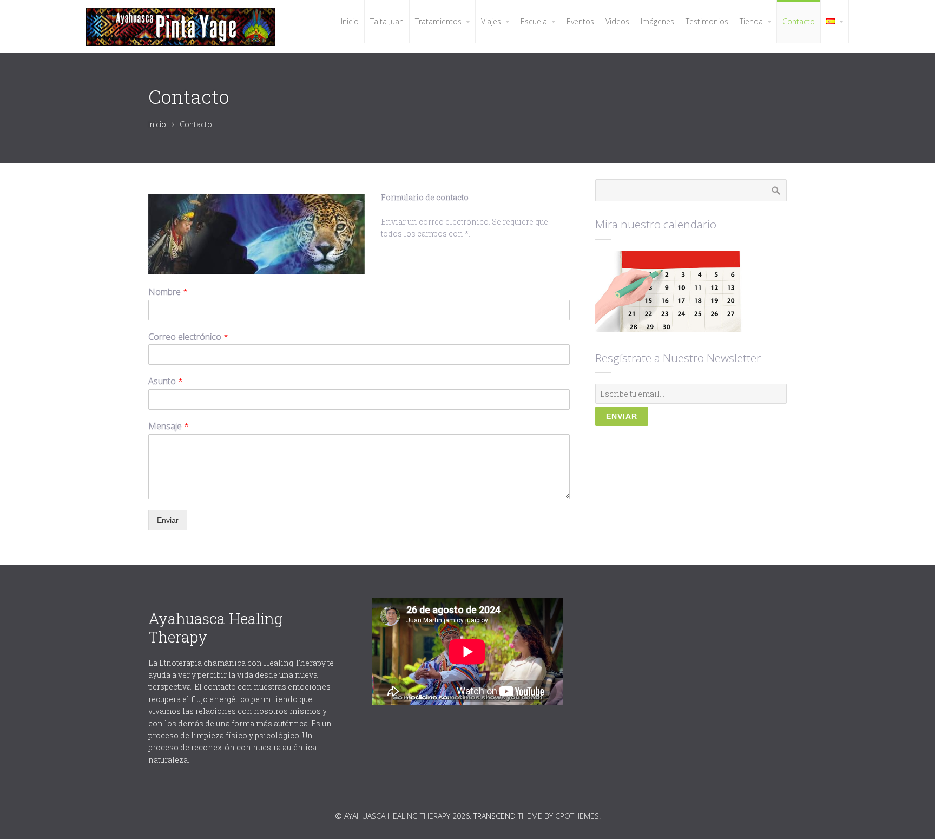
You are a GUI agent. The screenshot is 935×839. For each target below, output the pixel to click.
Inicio (157, 124)
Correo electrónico (188, 337)
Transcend (494, 816)
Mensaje (168, 426)
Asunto (165, 381)
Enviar (168, 520)
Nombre (168, 292)
